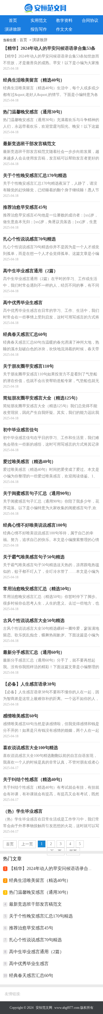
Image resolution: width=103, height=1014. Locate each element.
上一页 (27, 844)
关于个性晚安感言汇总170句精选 (41, 916)
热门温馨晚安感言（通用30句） (40, 892)
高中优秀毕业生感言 (29, 963)
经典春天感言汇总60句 (31, 975)
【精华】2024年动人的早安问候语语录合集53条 (55, 868)
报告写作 (38, 29)
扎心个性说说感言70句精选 (35, 939)
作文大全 (64, 29)
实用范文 (38, 20)
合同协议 (90, 20)
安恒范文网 (44, 1008)
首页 (13, 20)
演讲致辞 (13, 29)
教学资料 (64, 20)
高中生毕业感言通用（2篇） (36, 951)
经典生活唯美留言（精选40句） (40, 880)
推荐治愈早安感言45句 (31, 928)
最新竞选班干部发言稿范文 (35, 904)
